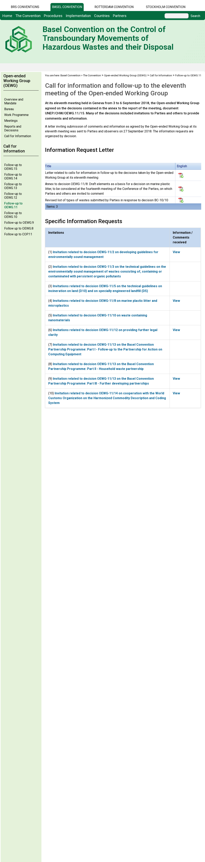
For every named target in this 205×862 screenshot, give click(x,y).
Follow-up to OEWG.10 (13, 215)
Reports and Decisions (12, 128)
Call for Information (17, 136)
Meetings (11, 121)
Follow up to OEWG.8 (18, 228)
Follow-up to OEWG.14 (13, 176)
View (176, 252)
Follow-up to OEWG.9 (19, 223)
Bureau (9, 109)
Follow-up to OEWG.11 (13, 205)
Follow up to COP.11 (18, 234)
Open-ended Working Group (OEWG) (125, 75)
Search (195, 16)
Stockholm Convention (165, 7)
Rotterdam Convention (114, 7)
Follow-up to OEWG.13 (13, 186)
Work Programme (16, 115)
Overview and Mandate (13, 101)
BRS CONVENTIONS (25, 7)
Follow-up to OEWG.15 (13, 167)
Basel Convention (67, 7)
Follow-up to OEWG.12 (13, 195)
